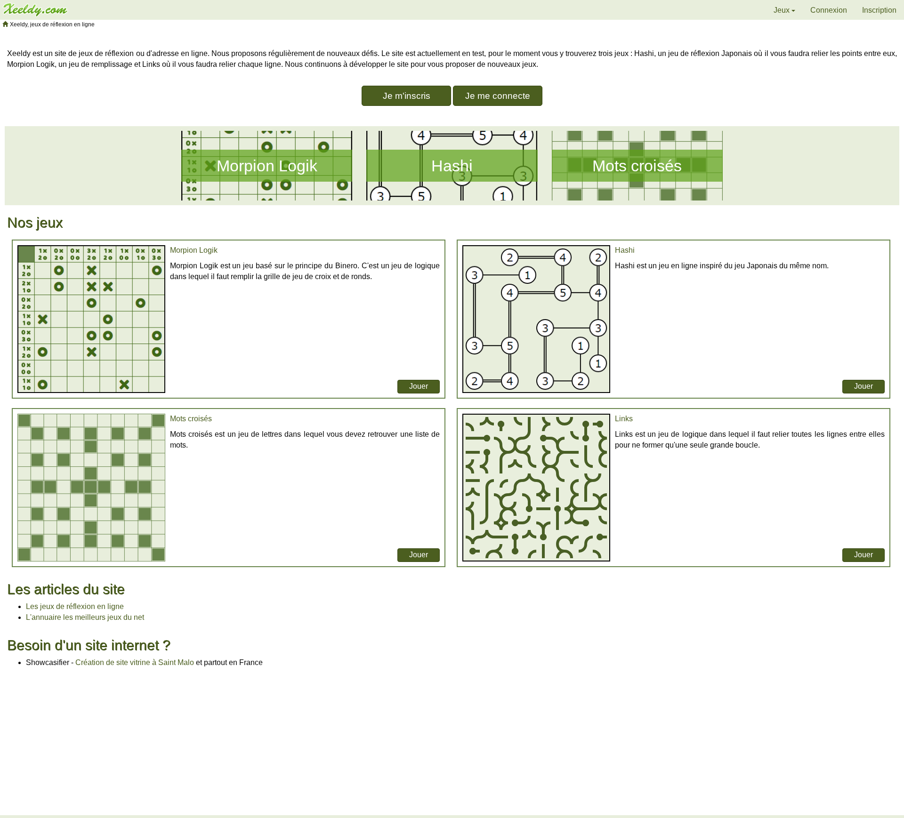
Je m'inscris (406, 96)
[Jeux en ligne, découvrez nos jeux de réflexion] (35, 9)
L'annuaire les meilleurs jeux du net (85, 617)
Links (624, 419)
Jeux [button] (782, 10)
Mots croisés (637, 166)
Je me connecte (497, 96)
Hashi (452, 166)
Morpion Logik (267, 166)
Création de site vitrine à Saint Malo (134, 662)
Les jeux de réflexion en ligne (75, 606)
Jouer (418, 386)
